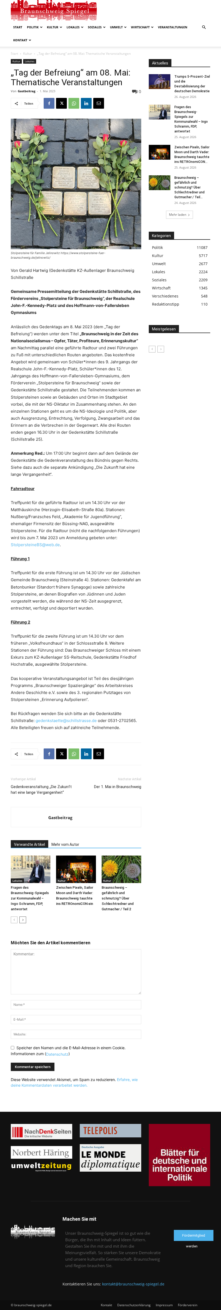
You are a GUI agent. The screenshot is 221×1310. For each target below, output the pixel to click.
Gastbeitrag (26, 91)
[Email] (98, 103)
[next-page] (22, 919)
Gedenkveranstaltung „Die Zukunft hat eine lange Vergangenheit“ (41, 789)
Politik (33, 27)
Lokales (73, 27)
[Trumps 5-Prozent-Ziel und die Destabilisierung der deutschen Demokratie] (159, 81)
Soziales (95, 27)
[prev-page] (14, 919)
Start (17, 27)
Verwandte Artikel (29, 844)
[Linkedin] (86, 103)
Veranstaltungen (172, 27)
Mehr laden (177, 214)
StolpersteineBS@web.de (35, 544)
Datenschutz (57, 1054)
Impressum (164, 1305)
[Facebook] (49, 103)
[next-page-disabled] (160, 349)
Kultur (52, 27)
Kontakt (20, 40)
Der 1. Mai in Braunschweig (117, 786)
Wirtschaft (140, 27)
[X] (61, 103)
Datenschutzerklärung (134, 1305)
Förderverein (187, 1305)
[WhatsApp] (73, 103)
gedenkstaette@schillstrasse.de (66, 720)
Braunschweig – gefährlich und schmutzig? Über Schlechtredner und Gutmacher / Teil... (189, 187)
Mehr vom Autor (65, 844)
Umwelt (116, 27)
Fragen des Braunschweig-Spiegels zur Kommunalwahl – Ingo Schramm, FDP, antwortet (30, 898)
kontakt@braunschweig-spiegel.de (133, 1284)
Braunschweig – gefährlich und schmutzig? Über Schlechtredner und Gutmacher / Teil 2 (118, 898)
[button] (203, 27)
